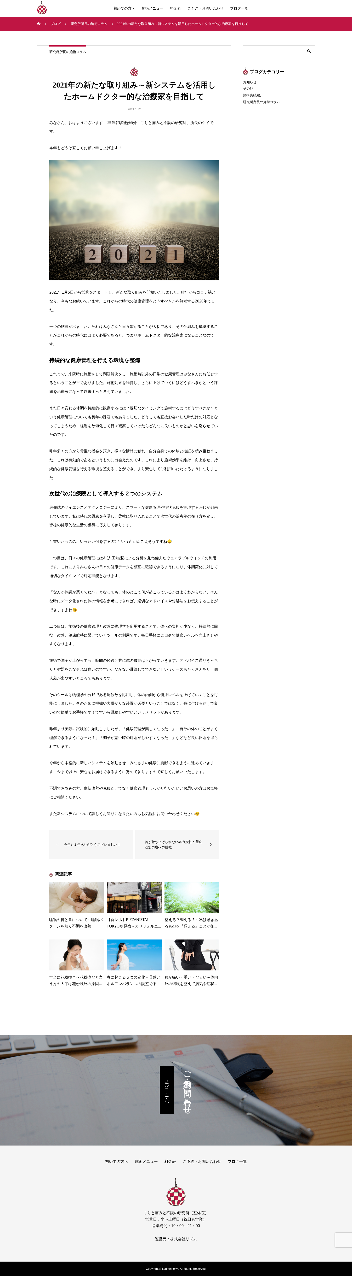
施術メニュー (152, 8)
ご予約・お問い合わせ (205, 8)
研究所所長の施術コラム (67, 52)
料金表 (175, 8)
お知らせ (249, 82)
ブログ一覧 (239, 8)
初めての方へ (124, 8)
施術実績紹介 (253, 95)
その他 (248, 88)
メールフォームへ (167, 1090)
